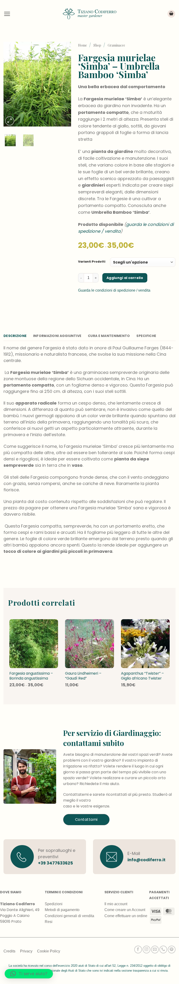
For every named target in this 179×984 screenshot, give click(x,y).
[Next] (64, 84)
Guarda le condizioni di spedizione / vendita (114, 290)
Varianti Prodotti (91, 262)
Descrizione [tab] (15, 335)
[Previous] (11, 84)
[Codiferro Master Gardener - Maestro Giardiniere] (89, 13)
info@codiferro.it (146, 860)
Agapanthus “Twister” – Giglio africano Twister (142, 676)
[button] (6, 13)
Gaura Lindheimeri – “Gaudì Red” (83, 676)
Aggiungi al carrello (125, 277)
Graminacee (116, 45)
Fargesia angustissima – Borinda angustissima (31, 676)
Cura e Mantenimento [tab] (109, 335)
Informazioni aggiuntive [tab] (57, 335)
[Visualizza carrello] (171, 14)
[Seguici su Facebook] (138, 949)
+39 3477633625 (55, 863)
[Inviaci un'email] (155, 949)
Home (82, 45)
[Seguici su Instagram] (146, 949)
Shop (97, 45)
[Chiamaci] (163, 949)
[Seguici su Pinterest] (172, 949)
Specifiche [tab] (146, 335)
